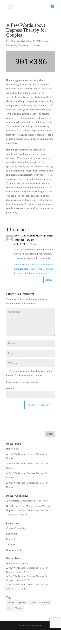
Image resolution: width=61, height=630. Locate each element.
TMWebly (37, 625)
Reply (49, 279)
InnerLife (32, 603)
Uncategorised (13, 550)
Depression (23, 45)
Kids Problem (44, 603)
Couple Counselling (16, 528)
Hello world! (12, 448)
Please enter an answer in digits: (22, 382)
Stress (9, 608)
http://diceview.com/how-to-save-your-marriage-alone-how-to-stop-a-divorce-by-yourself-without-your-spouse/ (34, 268)
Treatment (11, 544)
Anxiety (10, 603)
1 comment (35, 45)
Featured (10, 539)
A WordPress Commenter (19, 500)
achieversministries (18, 41)
